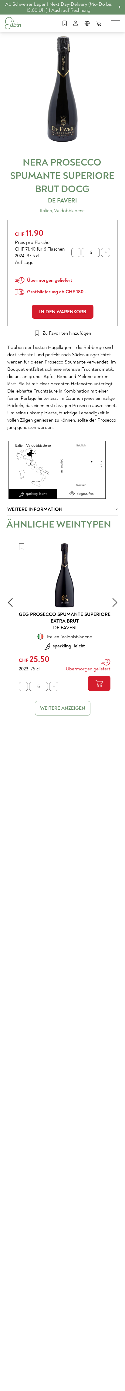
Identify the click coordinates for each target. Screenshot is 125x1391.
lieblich (81, 446)
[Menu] (115, 23)
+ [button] (119, 7)
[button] (62, 510)
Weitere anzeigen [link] (62, 708)
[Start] (13, 23)
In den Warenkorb (62, 312)
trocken (81, 485)
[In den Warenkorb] (99, 683)
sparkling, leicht (36, 494)
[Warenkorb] (98, 23)
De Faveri (62, 200)
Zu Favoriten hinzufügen (66, 333)
